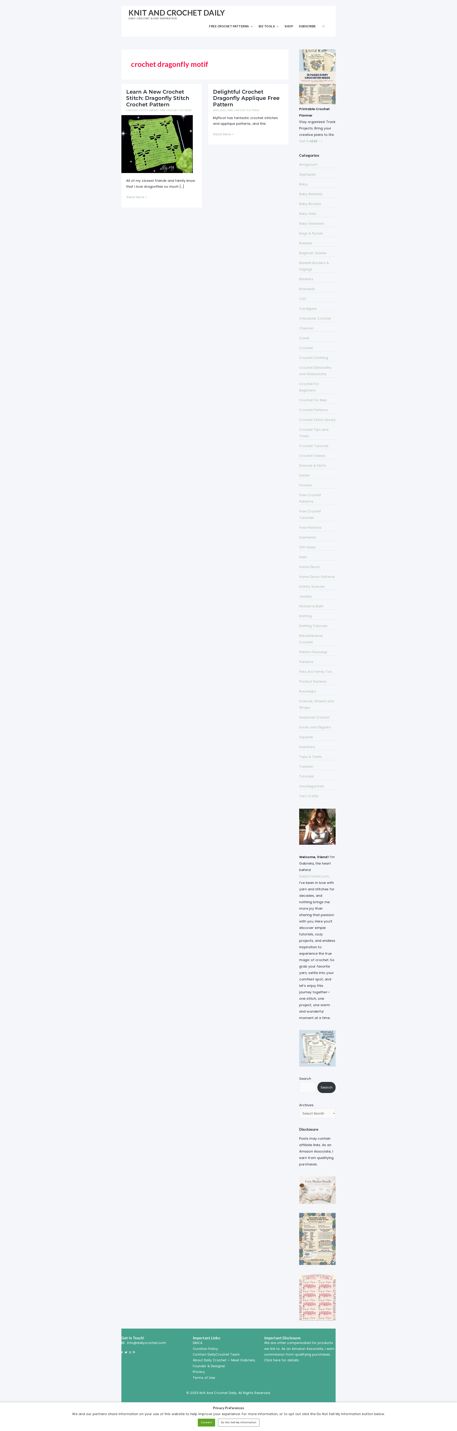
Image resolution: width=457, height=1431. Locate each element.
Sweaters (307, 747)
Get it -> (310, 141)
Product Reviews (313, 681)
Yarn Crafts (308, 796)
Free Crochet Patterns (229, 26)
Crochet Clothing (313, 358)
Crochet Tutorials (314, 446)
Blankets (306, 279)
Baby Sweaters (311, 223)
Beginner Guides (313, 253)
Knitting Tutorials (313, 626)
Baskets (305, 243)
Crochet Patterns (313, 410)
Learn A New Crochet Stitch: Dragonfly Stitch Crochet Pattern (157, 98)
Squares (306, 737)
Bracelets (307, 289)
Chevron (306, 328)
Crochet (306, 348)
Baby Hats (307, 213)
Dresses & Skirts (312, 465)
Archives (306, 1105)
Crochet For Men (313, 400)
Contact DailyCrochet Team (216, 1354)
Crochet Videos (312, 455)
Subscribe (307, 26)
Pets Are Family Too (315, 671)
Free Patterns (310, 527)
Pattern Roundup (313, 652)
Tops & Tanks (310, 756)
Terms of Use (204, 1377)
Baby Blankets (311, 194)
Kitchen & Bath (311, 606)
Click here (272, 1360)
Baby (303, 184)
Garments (307, 537)
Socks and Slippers (315, 727)
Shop (289, 26)
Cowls (304, 338)
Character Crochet (315, 318)
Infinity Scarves (312, 586)
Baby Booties (310, 204)
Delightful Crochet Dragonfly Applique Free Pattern (246, 98)
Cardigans (308, 308)
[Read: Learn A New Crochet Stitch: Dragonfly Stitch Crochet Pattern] (157, 144)
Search (305, 1078)
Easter (304, 475)
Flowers (305, 485)
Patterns (306, 662)
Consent (206, 1422)
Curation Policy (205, 1348)
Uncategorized (311, 786)
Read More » (136, 197)
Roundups (307, 691)
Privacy (199, 1372)
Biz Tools (267, 26)
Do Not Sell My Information (238, 1422)
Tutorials (306, 776)
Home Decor (309, 567)
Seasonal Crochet (314, 717)
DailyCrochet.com (314, 876)
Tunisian (306, 766)
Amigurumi (308, 164)
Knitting (305, 616)
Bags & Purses (311, 233)
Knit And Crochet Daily (177, 12)
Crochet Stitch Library (142, 110)
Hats (303, 557)
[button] (324, 26)
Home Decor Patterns (317, 576)
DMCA (198, 1343)
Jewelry (305, 596)
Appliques (219, 110)
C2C (303, 299)
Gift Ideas (307, 547)
